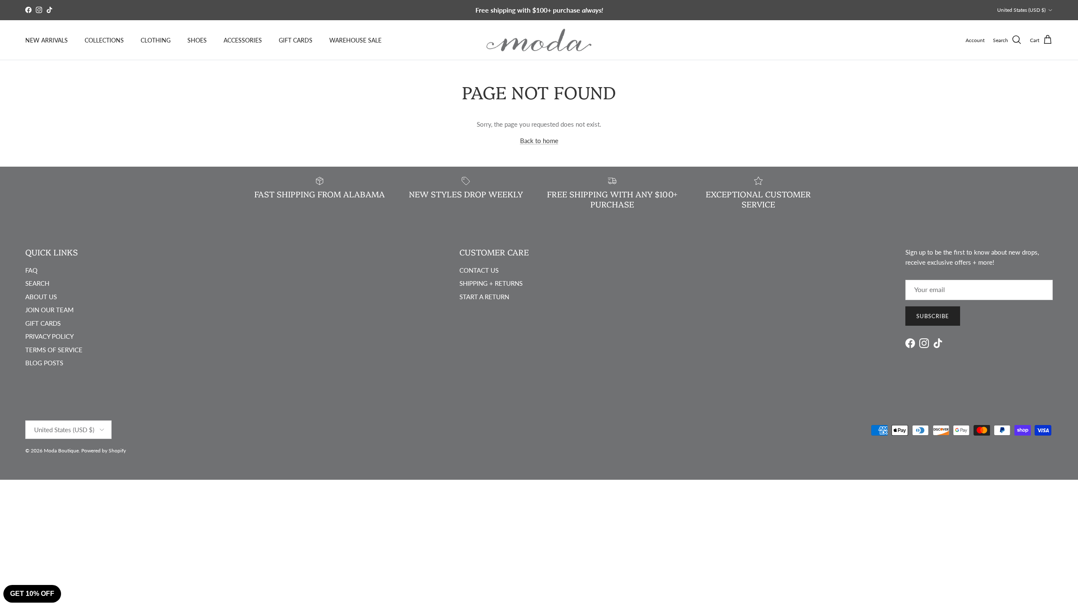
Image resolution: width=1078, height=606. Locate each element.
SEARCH (37, 283)
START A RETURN (484, 296)
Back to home (539, 140)
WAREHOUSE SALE (355, 40)
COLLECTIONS (104, 40)
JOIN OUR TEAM (49, 310)
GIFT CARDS (295, 40)
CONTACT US (479, 270)
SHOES (197, 40)
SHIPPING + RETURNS (491, 283)
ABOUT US (41, 296)
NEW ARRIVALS (46, 40)
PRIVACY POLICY (49, 336)
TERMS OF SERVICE (54, 350)
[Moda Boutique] (539, 40)
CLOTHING (156, 40)
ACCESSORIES (243, 40)
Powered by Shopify (103, 450)
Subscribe (932, 316)
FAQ (31, 270)
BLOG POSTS (44, 363)
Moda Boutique (61, 450)
